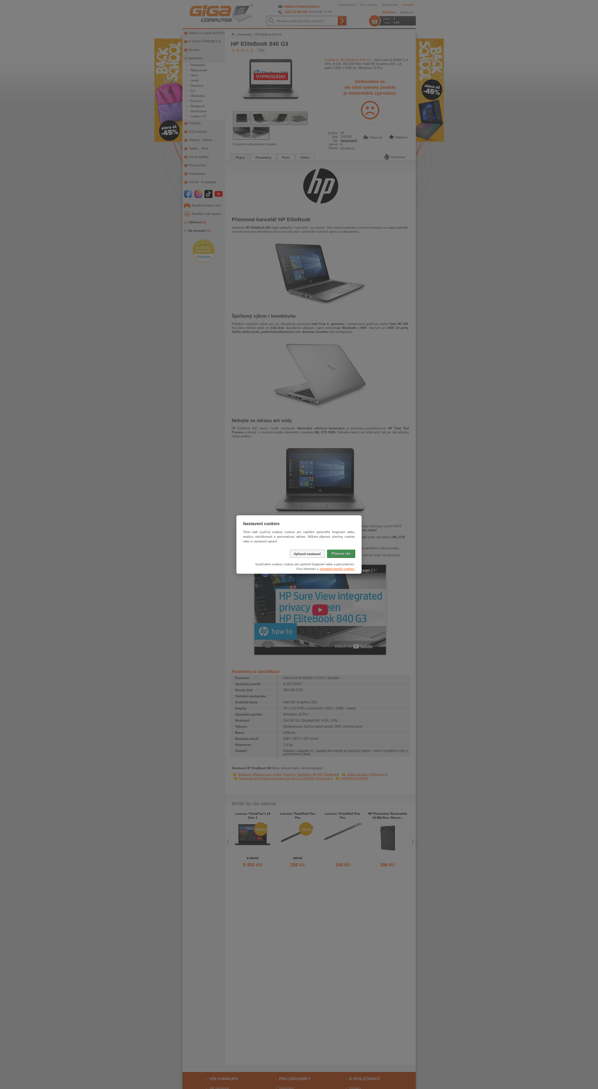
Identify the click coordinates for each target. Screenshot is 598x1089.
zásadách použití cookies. (337, 569)
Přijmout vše (341, 553)
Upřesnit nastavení (307, 554)
